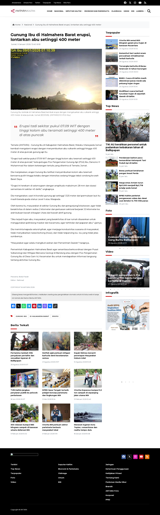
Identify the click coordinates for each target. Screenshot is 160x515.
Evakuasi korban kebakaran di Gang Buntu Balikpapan (127, 238)
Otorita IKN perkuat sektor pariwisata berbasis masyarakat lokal (55, 427)
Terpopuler (47, 3)
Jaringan (110, 464)
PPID (108, 500)
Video (109, 251)
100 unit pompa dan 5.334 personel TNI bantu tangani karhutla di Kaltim (125, 278)
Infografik (112, 292)
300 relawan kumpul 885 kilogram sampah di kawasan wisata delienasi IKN (24, 427)
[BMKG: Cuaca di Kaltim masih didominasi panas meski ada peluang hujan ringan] (112, 82)
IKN (132, 11)
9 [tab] (140, 289)
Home (49, 11)
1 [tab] (120, 248)
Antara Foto (28, 3)
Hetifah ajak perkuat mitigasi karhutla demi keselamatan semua (56, 355)
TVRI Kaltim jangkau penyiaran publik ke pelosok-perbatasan (24, 393)
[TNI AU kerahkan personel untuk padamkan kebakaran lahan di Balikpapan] (127, 127)
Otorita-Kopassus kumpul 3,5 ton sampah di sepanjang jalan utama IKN (88, 393)
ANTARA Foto (112, 491)
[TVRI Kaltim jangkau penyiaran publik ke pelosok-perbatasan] (24, 378)
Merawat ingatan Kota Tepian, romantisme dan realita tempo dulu (85, 427)
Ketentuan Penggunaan (117, 469)
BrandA (109, 486)
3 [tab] (127, 248)
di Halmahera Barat (39, 316)
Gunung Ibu (21, 316)
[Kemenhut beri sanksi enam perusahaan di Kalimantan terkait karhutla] (112, 57)
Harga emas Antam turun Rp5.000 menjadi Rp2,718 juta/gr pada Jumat (131, 185)
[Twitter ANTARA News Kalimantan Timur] (130, 3)
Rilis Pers (67, 3)
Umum (126, 11)
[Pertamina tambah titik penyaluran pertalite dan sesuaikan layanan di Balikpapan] (24, 341)
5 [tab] (135, 248)
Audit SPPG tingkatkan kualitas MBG (122, 372)
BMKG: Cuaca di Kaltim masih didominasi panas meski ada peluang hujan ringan (132, 81)
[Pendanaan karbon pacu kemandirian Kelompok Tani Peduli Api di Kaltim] (112, 161)
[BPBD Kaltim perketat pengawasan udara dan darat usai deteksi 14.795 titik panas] (112, 199)
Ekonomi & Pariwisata (68, 469)
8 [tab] (137, 289)
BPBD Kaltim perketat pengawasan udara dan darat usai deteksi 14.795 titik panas (133, 198)
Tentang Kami (112, 478)
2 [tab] (123, 248)
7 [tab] (133, 289)
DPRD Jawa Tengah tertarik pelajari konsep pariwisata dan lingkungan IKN (55, 393)
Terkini (37, 3)
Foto (109, 210)
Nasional (59, 11)
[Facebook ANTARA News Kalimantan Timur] (125, 3)
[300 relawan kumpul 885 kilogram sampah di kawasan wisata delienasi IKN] (24, 413)
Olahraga (116, 11)
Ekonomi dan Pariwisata (96, 11)
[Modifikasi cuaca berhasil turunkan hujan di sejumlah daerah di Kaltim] (112, 95)
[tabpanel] (127, 231)
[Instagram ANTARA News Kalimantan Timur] (135, 3)
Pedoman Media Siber (116, 482)
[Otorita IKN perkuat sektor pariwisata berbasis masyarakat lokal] (56, 413)
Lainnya (140, 11)
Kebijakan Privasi (114, 473)
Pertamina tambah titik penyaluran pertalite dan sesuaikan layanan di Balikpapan (22, 357)
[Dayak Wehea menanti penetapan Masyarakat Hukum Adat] (88, 341)
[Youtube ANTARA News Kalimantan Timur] (140, 3)
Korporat (110, 495)
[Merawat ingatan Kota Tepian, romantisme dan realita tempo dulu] (88, 413)
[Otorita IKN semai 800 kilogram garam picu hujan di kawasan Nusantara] (112, 44)
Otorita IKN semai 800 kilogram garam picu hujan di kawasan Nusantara (132, 43)
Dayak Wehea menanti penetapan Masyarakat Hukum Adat (85, 355)
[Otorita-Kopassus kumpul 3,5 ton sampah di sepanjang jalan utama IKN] (88, 378)
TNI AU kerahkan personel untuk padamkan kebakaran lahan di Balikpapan (126, 147)
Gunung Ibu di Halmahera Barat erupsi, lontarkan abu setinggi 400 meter (68, 25)
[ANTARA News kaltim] (23, 11)
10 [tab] (144, 289)
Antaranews (16, 3)
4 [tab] (131, 248)
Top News (57, 3)
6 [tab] (129, 289)
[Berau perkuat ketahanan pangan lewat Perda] (112, 174)
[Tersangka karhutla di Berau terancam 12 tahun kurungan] (112, 70)
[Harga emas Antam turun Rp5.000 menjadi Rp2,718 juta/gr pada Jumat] (112, 186)
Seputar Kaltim (73, 11)
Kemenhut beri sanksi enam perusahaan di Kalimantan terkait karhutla (132, 56)
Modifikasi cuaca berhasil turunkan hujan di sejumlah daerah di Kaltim (132, 94)
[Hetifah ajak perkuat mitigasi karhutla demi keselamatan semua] (56, 341)
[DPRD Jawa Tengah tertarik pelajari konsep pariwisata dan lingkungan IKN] (56, 378)
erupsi (55, 316)
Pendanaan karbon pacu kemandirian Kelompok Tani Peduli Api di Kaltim (132, 160)
